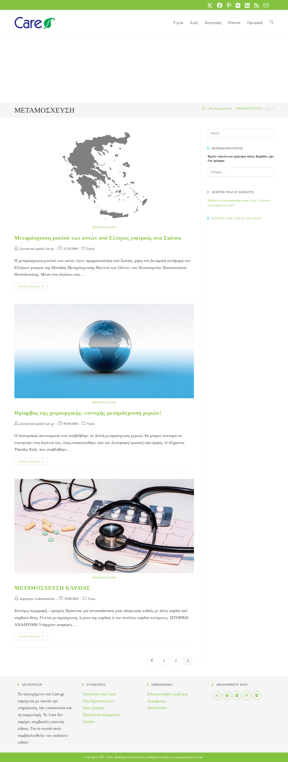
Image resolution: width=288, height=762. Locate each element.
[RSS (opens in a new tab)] (256, 5)
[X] (217, 695)
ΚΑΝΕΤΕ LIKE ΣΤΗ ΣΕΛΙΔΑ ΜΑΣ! (237, 218)
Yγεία (90, 248)
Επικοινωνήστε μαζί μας (167, 694)
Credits (88, 721)
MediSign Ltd (122, 757)
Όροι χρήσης (93, 707)
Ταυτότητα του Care (99, 694)
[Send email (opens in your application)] (265, 5)
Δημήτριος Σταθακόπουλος (37, 599)
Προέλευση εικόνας (104, 227)
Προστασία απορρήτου (101, 714)
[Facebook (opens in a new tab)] (220, 5)
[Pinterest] (247, 695)
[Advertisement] (144, 69)
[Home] (203, 108)
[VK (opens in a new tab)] (238, 5)
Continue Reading (33, 287)
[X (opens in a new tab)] (210, 5)
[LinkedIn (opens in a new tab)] (247, 5)
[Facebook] (227, 695)
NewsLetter (156, 707)
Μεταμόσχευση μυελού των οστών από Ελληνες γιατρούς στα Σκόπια (97, 238)
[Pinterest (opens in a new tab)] (229, 5)
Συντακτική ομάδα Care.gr (37, 248)
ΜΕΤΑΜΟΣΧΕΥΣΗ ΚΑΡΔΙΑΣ (52, 588)
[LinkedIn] (237, 695)
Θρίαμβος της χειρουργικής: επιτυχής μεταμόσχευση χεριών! (88, 413)
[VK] (256, 695)
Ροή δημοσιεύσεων (98, 701)
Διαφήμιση (156, 701)
